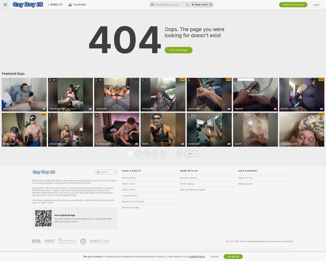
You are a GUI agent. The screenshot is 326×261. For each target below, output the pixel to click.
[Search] (187, 4)
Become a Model (188, 178)
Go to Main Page (178, 50)
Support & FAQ (245, 178)
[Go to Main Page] (28, 4)
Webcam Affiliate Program (193, 190)
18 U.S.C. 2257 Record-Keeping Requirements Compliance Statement (259, 241)
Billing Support (245, 184)
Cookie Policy (197, 256)
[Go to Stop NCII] (100, 241)
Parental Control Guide (133, 202)
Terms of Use (128, 184)
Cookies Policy (129, 196)
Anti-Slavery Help (130, 207)
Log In (316, 4)
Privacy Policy (129, 178)
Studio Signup (187, 184)
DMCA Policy (128, 190)
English (103, 172)
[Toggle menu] (5, 4)
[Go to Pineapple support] (83, 241)
